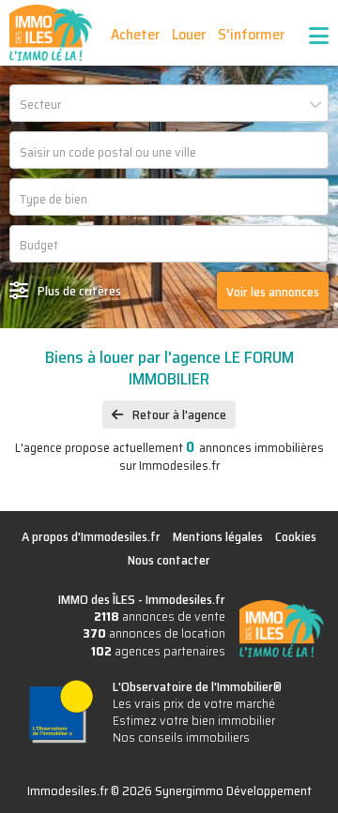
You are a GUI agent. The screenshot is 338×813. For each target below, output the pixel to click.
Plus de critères (79, 290)
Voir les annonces (272, 291)
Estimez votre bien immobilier (194, 720)
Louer (189, 34)
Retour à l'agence (179, 414)
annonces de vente (159, 616)
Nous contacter (169, 560)
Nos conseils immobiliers (181, 737)
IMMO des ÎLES (50, 33)
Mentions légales (218, 536)
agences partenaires (158, 650)
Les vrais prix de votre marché (194, 703)
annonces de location (154, 633)
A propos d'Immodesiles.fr (91, 536)
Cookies (295, 536)
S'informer (251, 34)
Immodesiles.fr (185, 599)
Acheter (135, 34)
